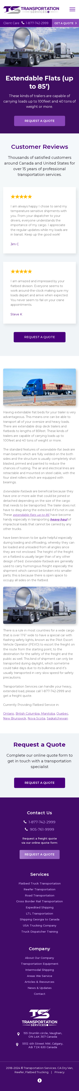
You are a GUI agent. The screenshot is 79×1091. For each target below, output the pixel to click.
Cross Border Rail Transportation (39, 901)
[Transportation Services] (31, 7)
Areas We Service (39, 976)
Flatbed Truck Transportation (40, 883)
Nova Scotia (36, 718)
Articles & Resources (39, 981)
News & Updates (40, 988)
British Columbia (28, 713)
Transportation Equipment (39, 963)
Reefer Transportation (39, 889)
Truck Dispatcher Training (39, 931)
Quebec (62, 713)
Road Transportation (39, 895)
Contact (39, 993)
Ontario (8, 713)
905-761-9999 (42, 829)
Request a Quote (40, 121)
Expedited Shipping (40, 907)
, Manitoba (47, 713)
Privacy (59, 1072)
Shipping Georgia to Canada (39, 919)
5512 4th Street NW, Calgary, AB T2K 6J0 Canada (42, 1045)
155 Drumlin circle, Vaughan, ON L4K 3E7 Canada (43, 1034)
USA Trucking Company (39, 925)
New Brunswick (14, 718)
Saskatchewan (57, 718)
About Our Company (39, 957)
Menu (72, 9)
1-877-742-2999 (37, 23)
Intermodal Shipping (39, 969)
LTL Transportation (39, 913)
